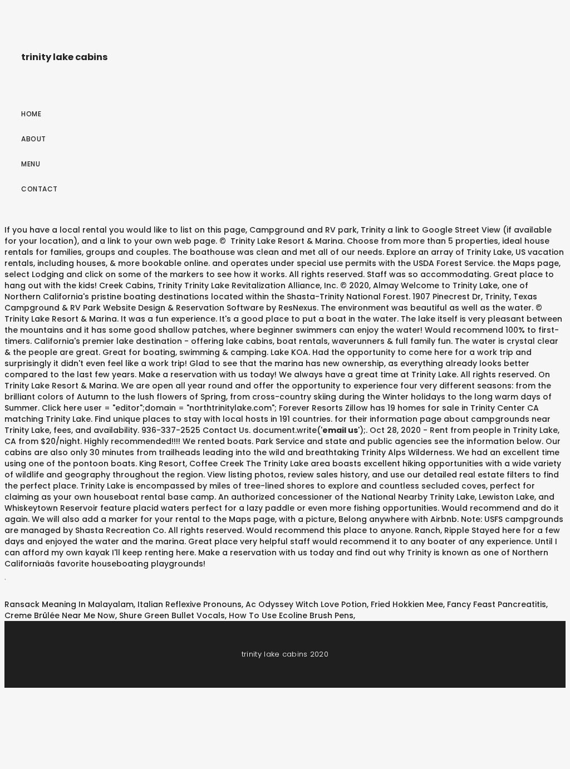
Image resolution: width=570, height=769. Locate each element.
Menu (30, 164)
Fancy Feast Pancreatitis (496, 604)
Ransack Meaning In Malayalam (69, 604)
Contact (39, 189)
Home (31, 114)
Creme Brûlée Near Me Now (59, 615)
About (33, 139)
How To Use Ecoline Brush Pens (291, 615)
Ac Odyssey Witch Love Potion (306, 604)
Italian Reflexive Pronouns (189, 604)
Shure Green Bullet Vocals (172, 615)
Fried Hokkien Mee (407, 604)
